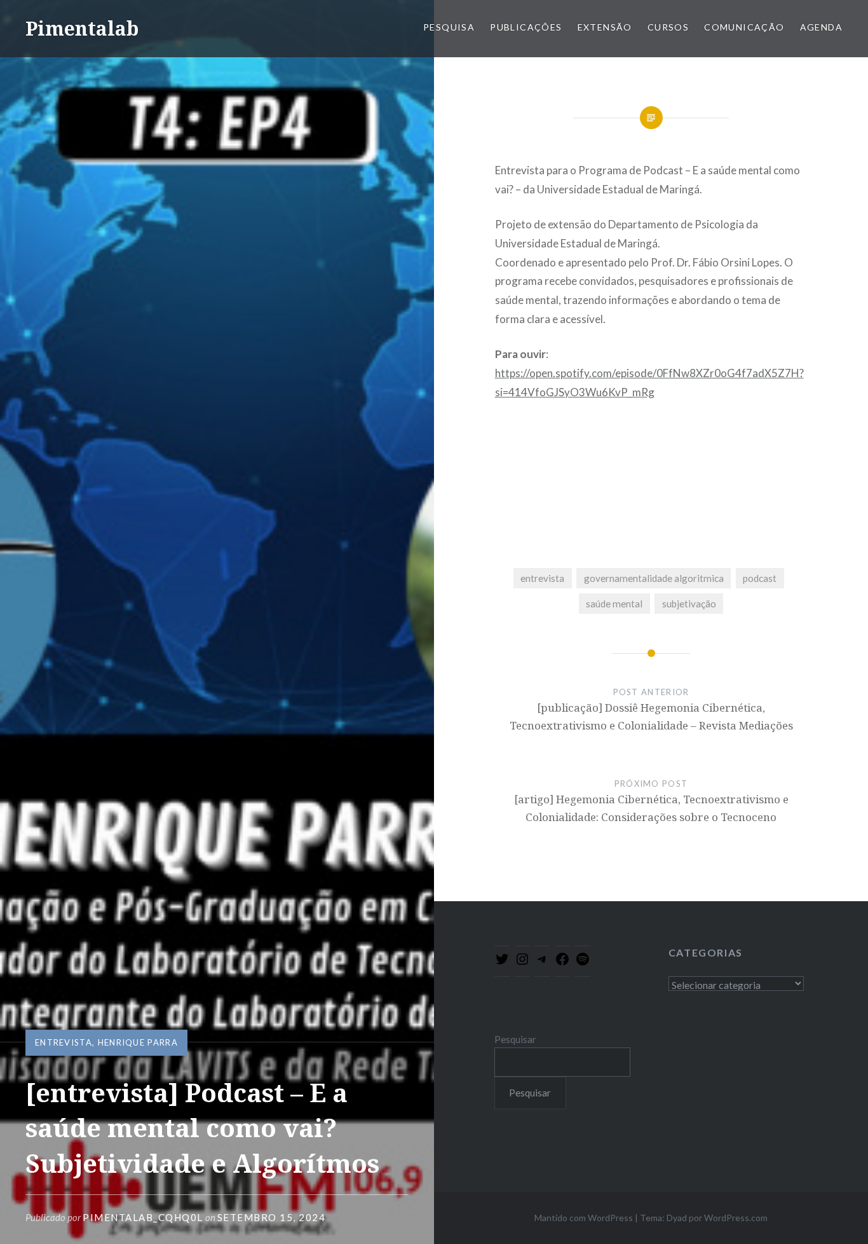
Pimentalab (82, 28)
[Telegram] (542, 963)
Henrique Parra (138, 1042)
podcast (759, 578)
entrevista (63, 1042)
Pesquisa (449, 27)
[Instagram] (522, 963)
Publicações (526, 27)
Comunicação (744, 27)
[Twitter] (502, 963)
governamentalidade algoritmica (654, 578)
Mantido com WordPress (583, 1217)
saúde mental (614, 603)
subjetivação (689, 603)
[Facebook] (562, 963)
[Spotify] (582, 963)
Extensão (605, 27)
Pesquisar (515, 1039)
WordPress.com (736, 1217)
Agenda (821, 27)
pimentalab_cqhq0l (143, 1217)
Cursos (668, 27)
